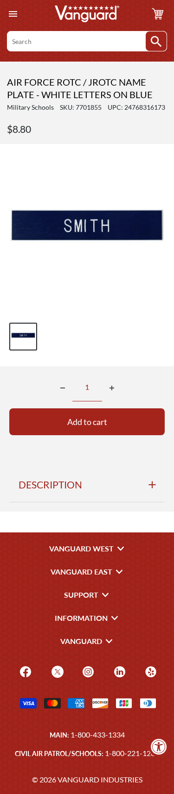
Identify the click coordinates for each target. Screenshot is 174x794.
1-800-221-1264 (132, 753)
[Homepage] (87, 14)
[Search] (156, 41)
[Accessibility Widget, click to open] (158, 746)
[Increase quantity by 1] (112, 388)
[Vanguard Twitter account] (56, 671)
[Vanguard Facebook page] (24, 671)
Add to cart (87, 422)
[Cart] (158, 14)
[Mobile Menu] (13, 14)
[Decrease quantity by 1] (62, 388)
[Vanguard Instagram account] (87, 671)
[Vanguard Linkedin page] (118, 671)
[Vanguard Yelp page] (149, 671)
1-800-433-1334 (98, 734)
